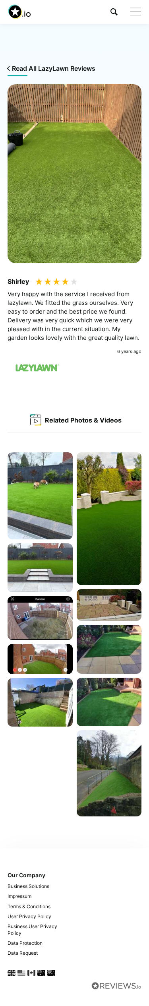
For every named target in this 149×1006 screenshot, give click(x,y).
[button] (114, 12)
